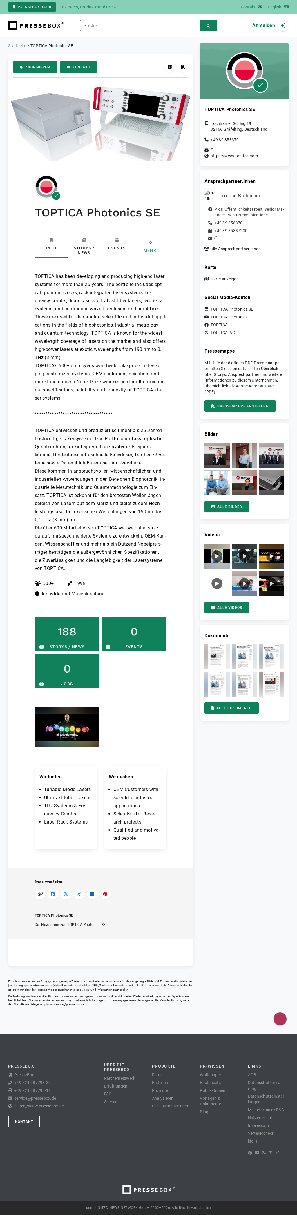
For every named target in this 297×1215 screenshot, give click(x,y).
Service (110, 1101)
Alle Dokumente (233, 708)
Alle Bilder (229, 507)
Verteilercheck (261, 1133)
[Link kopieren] (40, 894)
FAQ (108, 1094)
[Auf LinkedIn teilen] (92, 894)
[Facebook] (250, 1153)
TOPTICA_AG (223, 332)
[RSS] (264, 1153)
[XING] (277, 1153)
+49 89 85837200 (230, 230)
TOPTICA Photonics (229, 317)
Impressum (258, 1125)
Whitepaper (210, 1074)
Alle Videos (229, 608)
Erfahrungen (116, 1086)
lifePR (253, 1141)
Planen (158, 1074)
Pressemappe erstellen (243, 406)
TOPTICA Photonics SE (232, 309)
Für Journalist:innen (170, 1106)
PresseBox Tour (34, 7)
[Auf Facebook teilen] (53, 894)
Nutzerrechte (260, 1117)
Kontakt (81, 67)
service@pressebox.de (69, 1004)
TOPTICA (219, 325)
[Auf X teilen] (66, 894)
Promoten (161, 1090)
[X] (271, 1153)
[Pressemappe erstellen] (183, 67)
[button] (67, 727)
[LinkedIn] (257, 1153)
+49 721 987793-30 (32, 1082)
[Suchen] (208, 25)
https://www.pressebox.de (39, 1106)
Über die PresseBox (117, 1067)
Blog (204, 1112)
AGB (252, 1074)
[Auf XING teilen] (79, 894)
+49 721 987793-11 (32, 1090)
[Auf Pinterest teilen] (105, 894)
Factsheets (210, 1082)
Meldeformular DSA (266, 1109)
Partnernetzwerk (119, 1078)
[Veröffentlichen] (280, 1018)
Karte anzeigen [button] (225, 279)
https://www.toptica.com (234, 156)
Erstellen (160, 1082)
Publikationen (212, 1090)
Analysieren (163, 1098)
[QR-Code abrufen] (169, 67)
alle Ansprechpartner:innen (236, 249)
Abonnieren (37, 67)
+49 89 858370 (225, 139)
